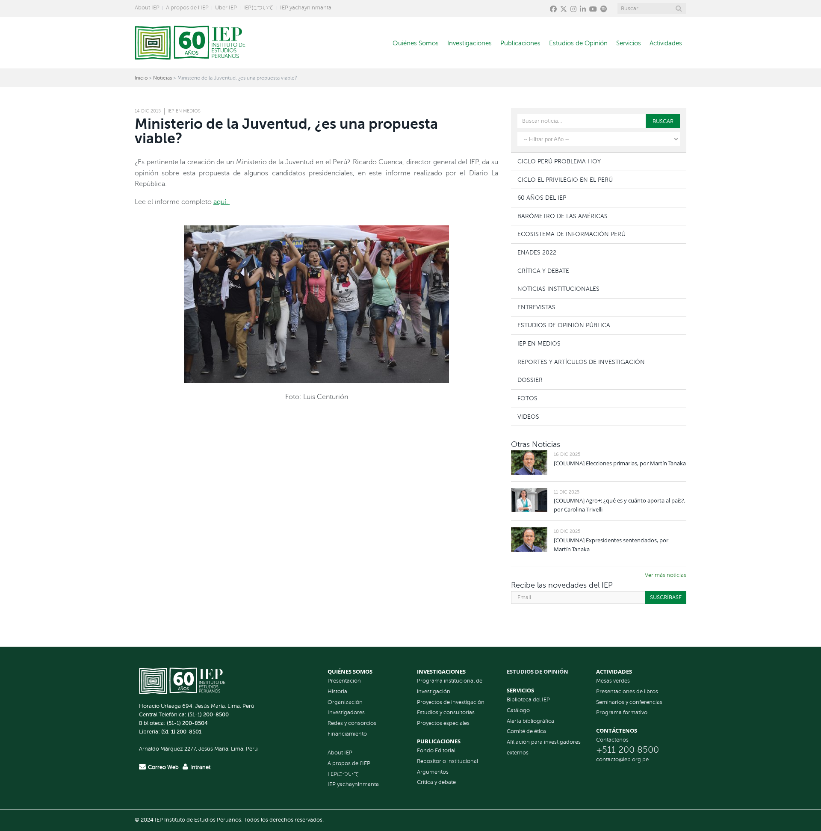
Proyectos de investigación (450, 702)
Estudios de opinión (537, 671)
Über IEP (226, 8)
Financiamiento (347, 734)
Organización (345, 702)
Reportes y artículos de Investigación (581, 361)
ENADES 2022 (536, 252)
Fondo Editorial (436, 751)
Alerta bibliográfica (530, 721)
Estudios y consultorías (446, 713)
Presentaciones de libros (627, 692)
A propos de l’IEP (187, 8)
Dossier (530, 379)
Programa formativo (621, 713)
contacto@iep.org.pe (622, 760)
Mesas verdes (613, 681)
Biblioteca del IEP (528, 700)
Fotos (527, 398)
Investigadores (346, 713)
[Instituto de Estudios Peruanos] (190, 43)
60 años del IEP (541, 197)
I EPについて (343, 774)
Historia (337, 692)
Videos (528, 416)
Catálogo (518, 710)
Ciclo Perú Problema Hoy (559, 161)
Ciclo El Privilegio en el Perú (565, 179)
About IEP (147, 8)
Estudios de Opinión (578, 43)
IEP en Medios (184, 111)
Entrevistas (536, 307)
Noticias (162, 78)
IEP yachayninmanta (305, 8)
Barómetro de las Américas (562, 216)
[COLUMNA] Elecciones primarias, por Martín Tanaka (620, 463)
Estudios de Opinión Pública (563, 325)
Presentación (344, 681)
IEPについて (258, 8)
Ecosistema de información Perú (571, 234)
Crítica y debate (436, 782)
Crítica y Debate (543, 270)
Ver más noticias (665, 575)
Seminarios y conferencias (629, 702)
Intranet (200, 767)
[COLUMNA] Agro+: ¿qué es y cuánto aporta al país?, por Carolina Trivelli (619, 505)
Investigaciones (469, 43)
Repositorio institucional (447, 761)
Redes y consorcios (352, 723)
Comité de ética (526, 731)
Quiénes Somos (416, 43)
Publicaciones (520, 43)
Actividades (666, 43)
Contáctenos (612, 740)
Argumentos (433, 772)
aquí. (221, 202)
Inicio (141, 78)
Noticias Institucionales (558, 288)
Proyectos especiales (443, 723)
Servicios (628, 43)
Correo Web (163, 767)
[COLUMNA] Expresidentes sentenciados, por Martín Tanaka (611, 544)
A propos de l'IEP (349, 763)
